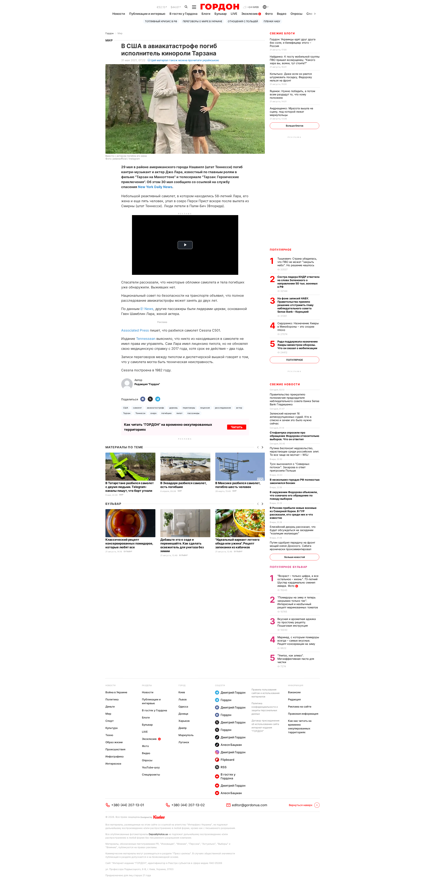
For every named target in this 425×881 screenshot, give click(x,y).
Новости (118, 13)
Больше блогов (294, 125)
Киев (181, 692)
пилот (179, 413)
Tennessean (145, 339)
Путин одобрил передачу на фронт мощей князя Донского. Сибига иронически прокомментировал (292, 546)
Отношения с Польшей (243, 21)
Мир (120, 33)
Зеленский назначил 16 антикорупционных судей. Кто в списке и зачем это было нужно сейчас (291, 418)
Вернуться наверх (300, 805)
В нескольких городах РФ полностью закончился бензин (295, 481)
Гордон (109, 33)
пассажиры (193, 413)
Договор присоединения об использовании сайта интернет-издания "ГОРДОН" (265, 725)
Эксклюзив (249, 13)
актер (239, 408)
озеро (153, 413)
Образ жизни (114, 742)
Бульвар (220, 13)
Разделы (147, 685)
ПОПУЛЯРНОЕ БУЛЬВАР (288, 567)
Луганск (183, 742)
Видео (281, 13)
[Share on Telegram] (157, 399)
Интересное (113, 763)
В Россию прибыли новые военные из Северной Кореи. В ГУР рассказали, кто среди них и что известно (293, 512)
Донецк (183, 713)
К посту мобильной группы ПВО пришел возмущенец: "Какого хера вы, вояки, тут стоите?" (295, 60)
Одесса (183, 706)
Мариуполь (186, 735)
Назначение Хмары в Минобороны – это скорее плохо (298, 327)
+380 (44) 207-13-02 (188, 805)
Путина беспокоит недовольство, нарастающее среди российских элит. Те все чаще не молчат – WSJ (294, 451)
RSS (224, 767)
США (125, 408)
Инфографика (114, 756)
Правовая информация (303, 713)
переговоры (189, 408)
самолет (137, 408)
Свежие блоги (282, 33)
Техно (109, 735)
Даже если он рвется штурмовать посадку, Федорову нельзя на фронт (291, 77)
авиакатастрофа (155, 408)
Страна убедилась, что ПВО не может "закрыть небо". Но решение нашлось (297, 262)
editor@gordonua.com (249, 805)
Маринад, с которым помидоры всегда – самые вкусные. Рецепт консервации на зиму (298, 640)
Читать (237, 427)
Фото (269, 13)
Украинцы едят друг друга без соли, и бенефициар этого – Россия (292, 43)
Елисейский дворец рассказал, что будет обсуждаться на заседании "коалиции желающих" (293, 530)
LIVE (234, 13)
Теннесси (140, 413)
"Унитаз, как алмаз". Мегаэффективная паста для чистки (295, 659)
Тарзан (126, 413)
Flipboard (227, 759)
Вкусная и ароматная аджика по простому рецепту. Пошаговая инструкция (296, 622)
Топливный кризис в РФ (161, 21)
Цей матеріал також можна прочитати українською (185, 60)
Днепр (182, 728)
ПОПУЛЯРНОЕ (281, 249)
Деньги (110, 706)
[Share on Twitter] (150, 399)
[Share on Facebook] (142, 399)
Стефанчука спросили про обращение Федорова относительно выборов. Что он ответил (294, 436)
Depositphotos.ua (158, 834)
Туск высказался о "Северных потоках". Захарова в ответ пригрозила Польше (289, 467)
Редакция (294, 699)
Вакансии (294, 692)
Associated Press (135, 330)
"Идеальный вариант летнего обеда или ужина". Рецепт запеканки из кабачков (237, 543)
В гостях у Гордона (183, 13)
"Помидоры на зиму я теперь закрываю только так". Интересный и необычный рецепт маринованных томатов (298, 602)
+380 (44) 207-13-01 (127, 805)
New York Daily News (155, 187)
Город (181, 685)
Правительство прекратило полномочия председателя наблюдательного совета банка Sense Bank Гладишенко (294, 399)
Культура (111, 728)
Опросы (296, 13)
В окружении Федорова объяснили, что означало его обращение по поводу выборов (294, 495)
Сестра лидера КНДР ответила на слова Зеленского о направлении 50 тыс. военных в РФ (298, 281)
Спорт (109, 720)
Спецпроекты (151, 774)
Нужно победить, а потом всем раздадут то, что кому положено (292, 94)
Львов (182, 699)
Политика (112, 699)
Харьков (184, 720)
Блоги (206, 13)
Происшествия (115, 749)
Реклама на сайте (299, 706)
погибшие (166, 413)
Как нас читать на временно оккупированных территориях (299, 726)
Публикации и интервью (147, 13)
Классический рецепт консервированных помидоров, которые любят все (129, 543)
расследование (223, 408)
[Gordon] (219, 7)
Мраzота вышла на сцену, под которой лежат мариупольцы (291, 112)
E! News (146, 309)
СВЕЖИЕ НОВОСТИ (285, 384)
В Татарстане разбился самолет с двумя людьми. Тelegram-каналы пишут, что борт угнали (129, 486)
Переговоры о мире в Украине (202, 21)
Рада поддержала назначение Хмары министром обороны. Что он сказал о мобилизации (297, 345)
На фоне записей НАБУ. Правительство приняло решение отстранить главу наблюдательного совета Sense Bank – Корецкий (295, 305)
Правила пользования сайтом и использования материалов (266, 693)
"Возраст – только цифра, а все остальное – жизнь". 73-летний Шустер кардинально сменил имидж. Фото (297, 580)
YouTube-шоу (151, 767)
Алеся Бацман (231, 744)
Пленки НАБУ (272, 21)
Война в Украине (116, 692)
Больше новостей (294, 557)
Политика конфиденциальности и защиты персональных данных (265, 708)
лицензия (205, 408)
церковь (173, 408)
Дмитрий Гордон (233, 692)
